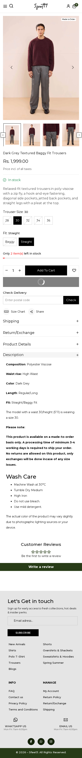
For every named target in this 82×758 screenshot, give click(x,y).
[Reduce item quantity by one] (6, 271)
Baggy (10, 242)
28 (7, 220)
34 (38, 220)
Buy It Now (26, 280)
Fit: (11, 233)
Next (79, 135)
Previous (3, 135)
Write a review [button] (41, 567)
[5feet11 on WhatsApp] (41, 741)
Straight (26, 242)
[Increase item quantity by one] (19, 271)
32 (27, 220)
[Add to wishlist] (74, 270)
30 (17, 220)
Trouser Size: (15, 212)
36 (48, 220)
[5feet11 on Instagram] (51, 741)
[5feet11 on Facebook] (31, 741)
